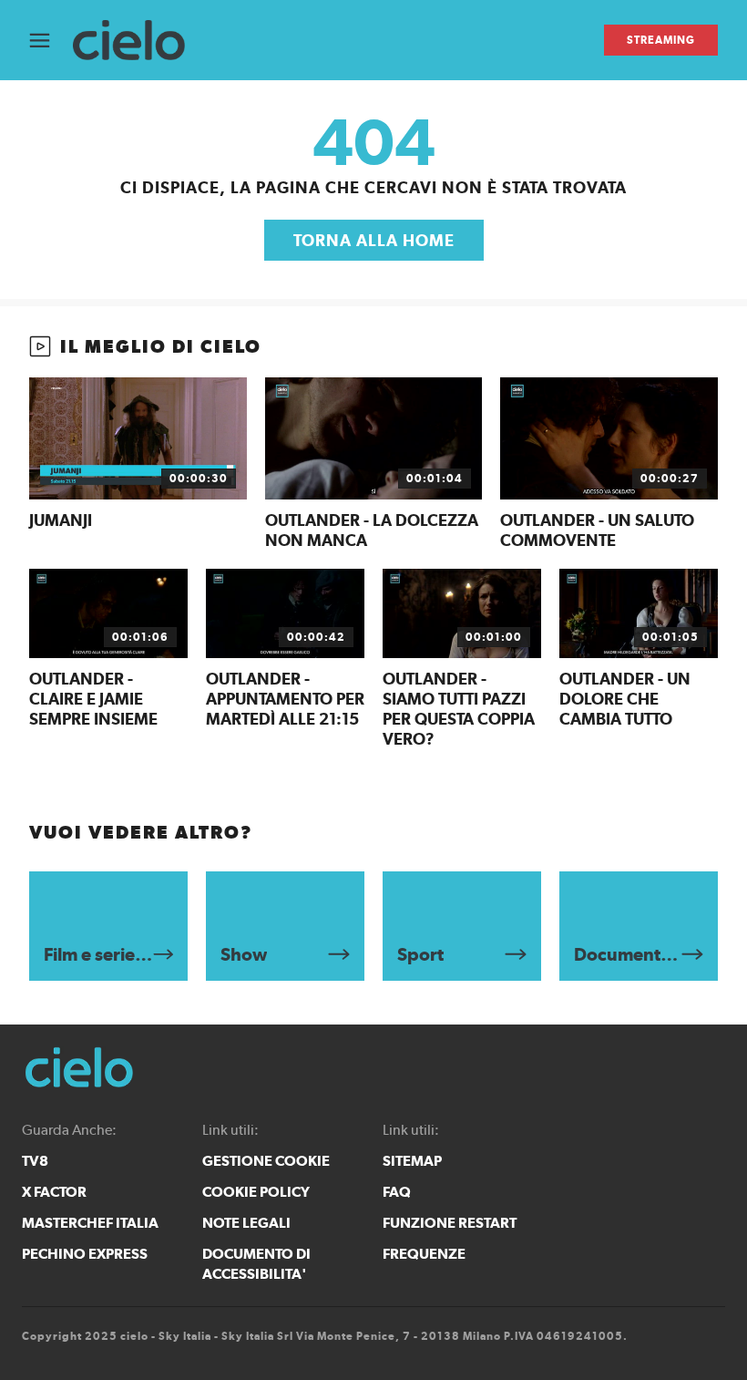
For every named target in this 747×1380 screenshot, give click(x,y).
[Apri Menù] (51, 40)
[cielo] (138, 40)
